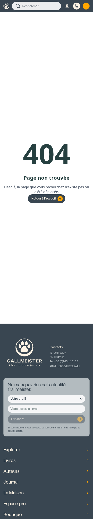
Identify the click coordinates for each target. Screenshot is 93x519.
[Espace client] (67, 6)
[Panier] (76, 6)
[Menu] (86, 6)
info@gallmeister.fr (69, 365)
